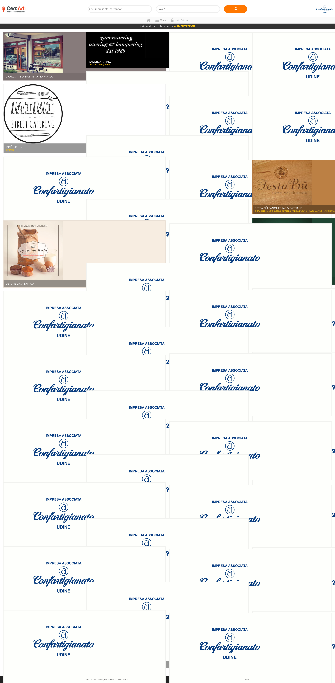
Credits (246, 679)
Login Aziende (181, 20)
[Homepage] (150, 20)
